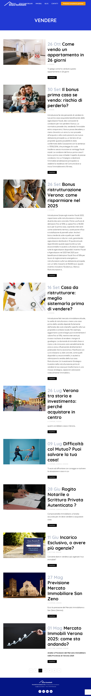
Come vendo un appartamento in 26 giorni (66, 52)
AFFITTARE (52, 552)
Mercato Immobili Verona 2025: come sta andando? (65, 636)
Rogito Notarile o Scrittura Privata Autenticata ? (65, 497)
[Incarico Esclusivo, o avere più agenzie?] (24, 545)
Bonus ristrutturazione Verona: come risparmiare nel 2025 (64, 194)
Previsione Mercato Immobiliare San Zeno (65, 590)
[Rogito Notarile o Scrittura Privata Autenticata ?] (24, 497)
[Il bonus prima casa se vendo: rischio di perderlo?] (24, 99)
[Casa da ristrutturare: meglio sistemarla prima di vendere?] (24, 297)
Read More (52, 77)
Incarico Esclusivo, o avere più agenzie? (66, 542)
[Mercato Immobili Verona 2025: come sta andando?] (24, 636)
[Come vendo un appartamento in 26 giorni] (24, 52)
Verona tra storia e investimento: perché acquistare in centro (63, 404)
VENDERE (51, 64)
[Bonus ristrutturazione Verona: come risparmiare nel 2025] (24, 194)
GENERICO (59, 464)
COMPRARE (52, 421)
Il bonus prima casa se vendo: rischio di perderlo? (65, 97)
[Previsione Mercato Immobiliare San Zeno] (24, 585)
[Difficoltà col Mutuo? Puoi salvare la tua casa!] (24, 451)
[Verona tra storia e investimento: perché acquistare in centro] (24, 398)
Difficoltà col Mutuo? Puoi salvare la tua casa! (65, 452)
